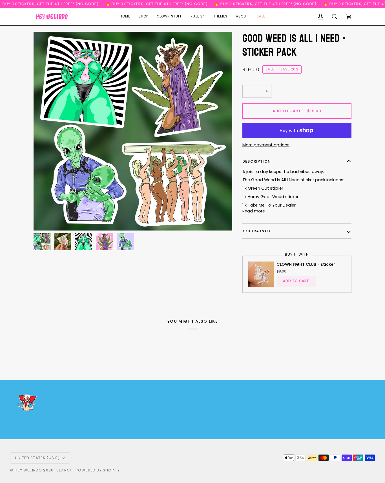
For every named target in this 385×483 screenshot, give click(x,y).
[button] (143, 16)
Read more (253, 211)
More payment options (265, 145)
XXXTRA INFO (256, 231)
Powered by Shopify (98, 470)
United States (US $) (37, 457)
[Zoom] (133, 131)
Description (256, 161)
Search (64, 470)
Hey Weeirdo (28, 470)
